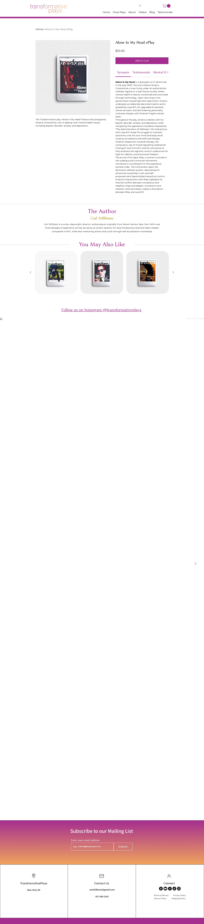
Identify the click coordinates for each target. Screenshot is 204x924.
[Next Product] (173, 272)
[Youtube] (165, 888)
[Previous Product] (30, 272)
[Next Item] (195, 563)
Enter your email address (85, 840)
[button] (166, 6)
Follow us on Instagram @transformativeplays (101, 309)
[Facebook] (170, 888)
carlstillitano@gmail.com (102, 889)
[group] (102, 272)
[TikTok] (174, 888)
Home (39, 29)
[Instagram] (179, 888)
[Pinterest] (161, 888)
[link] (123, 72)
